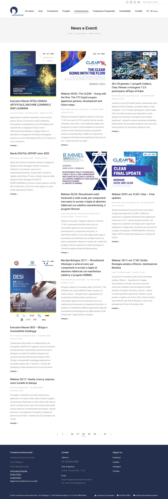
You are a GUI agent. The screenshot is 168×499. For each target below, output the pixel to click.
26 (72, 434)
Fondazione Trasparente (105, 495)
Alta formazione (16, 336)
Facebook (117, 457)
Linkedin (116, 462)
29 (89, 434)
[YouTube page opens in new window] (138, 2)
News (22, 113)
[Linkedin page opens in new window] (135, 2)
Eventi (73, 109)
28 (83, 434)
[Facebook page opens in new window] (127, 2)
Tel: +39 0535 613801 (70, 461)
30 (95, 434)
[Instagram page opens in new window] (131, 2)
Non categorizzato (82, 109)
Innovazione (14, 113)
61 (105, 434)
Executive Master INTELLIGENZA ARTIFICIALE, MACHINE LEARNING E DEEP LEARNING (30, 105)
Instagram (117, 467)
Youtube (116, 471)
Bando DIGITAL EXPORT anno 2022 (29, 153)
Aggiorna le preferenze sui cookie (23, 481)
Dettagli (13, 145)
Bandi (12, 158)
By (31, 113)
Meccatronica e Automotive (75, 213)
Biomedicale (65, 109)
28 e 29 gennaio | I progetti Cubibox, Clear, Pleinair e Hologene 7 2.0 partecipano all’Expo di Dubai (132, 87)
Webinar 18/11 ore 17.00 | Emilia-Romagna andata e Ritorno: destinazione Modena (134, 264)
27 (78, 434)
